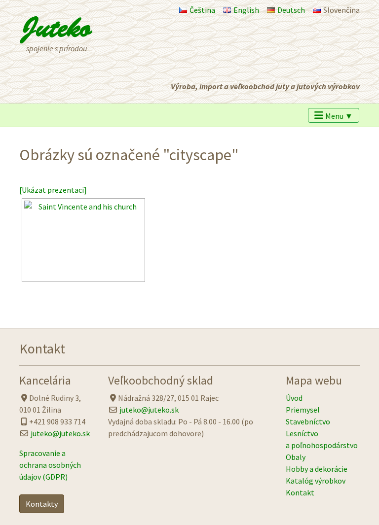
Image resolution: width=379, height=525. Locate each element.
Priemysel (303, 410)
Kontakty (42, 504)
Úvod (294, 398)
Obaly (295, 457)
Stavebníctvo (308, 421)
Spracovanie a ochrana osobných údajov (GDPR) (50, 465)
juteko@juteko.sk (60, 433)
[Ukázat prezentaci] (53, 190)
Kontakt (300, 492)
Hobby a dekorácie (316, 469)
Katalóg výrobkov (315, 481)
